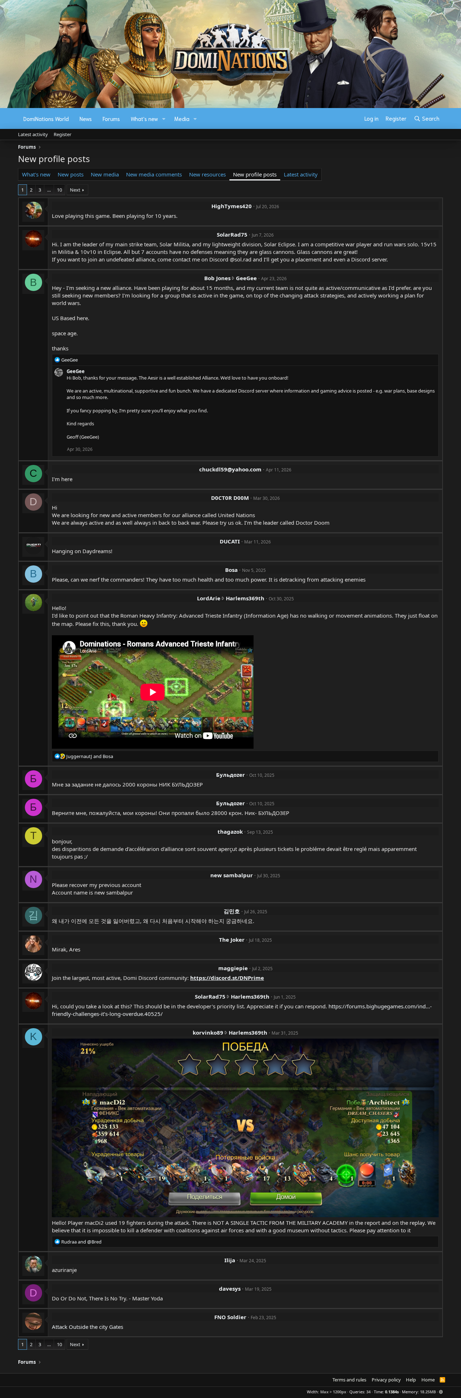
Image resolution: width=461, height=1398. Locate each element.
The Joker (232, 939)
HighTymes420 (231, 206)
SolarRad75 (232, 234)
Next (75, 190)
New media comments (154, 174)
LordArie (208, 598)
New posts (71, 174)
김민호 (232, 911)
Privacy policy (386, 1379)
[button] (164, 118)
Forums (111, 118)
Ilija (229, 1260)
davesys (230, 1288)
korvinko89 (208, 1032)
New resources (207, 174)
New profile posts (255, 174)
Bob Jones (217, 278)
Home (428, 1379)
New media (105, 174)
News (86, 118)
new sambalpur (231, 875)
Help (411, 1379)
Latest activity (33, 134)
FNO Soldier (230, 1317)
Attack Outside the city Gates (87, 1326)
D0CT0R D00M (230, 497)
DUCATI (230, 541)
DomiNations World (46, 118)
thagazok (230, 831)
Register (62, 134)
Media (181, 118)
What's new (144, 118)
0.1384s (392, 1391)
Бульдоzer (230, 774)
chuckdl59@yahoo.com (230, 469)
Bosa (231, 569)
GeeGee (246, 278)
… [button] (49, 190)
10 (59, 190)
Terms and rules (349, 1379)
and (89, 756)
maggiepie (233, 968)
